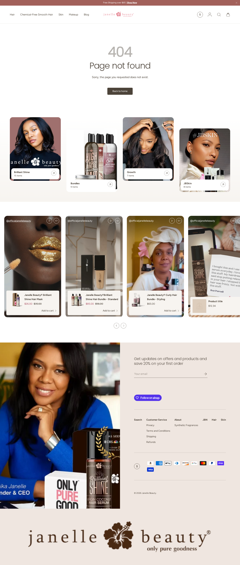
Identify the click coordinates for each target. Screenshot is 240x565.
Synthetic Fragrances (186, 425)
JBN (205, 419)
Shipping (151, 436)
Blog (86, 14)
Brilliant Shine (22, 172)
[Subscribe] (202, 374)
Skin (61, 14)
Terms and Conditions (158, 430)
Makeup (73, 14)
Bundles (75, 183)
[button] (228, 14)
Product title (215, 301)
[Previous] (116, 325)
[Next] (123, 325)
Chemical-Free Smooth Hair (36, 14)
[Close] (236, 3)
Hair (12, 14)
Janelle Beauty (149, 493)
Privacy (150, 425)
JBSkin (188, 183)
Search (138, 419)
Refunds (151, 442)
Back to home (120, 91)
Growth (131, 172)
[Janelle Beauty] (60, 426)
